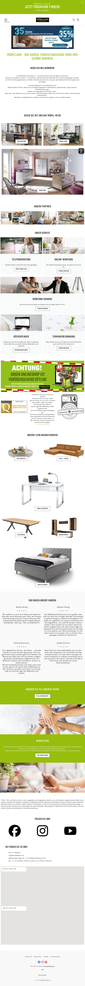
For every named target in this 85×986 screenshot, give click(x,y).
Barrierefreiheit (55, 956)
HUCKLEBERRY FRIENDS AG (44, 980)
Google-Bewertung (49, 966)
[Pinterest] (46, 963)
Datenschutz (38, 956)
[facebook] (39, 963)
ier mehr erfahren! (43, 424)
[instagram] (42, 963)
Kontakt (46, 956)
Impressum (28, 956)
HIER (42, 969)
